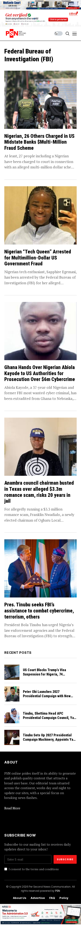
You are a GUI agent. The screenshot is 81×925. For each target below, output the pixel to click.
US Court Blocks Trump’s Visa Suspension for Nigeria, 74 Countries (44, 674)
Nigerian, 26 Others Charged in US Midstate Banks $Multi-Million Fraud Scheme (39, 142)
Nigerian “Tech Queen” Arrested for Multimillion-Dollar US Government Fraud (37, 258)
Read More (12, 808)
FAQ (52, 898)
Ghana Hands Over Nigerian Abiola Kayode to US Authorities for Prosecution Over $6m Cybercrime (39, 373)
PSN (57, 890)
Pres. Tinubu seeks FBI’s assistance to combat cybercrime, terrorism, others (39, 611)
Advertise (38, 898)
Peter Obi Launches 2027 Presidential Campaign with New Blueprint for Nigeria (47, 696)
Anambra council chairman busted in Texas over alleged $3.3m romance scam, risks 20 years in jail (39, 492)
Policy (63, 898)
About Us (19, 898)
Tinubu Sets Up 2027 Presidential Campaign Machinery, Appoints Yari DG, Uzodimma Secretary (49, 739)
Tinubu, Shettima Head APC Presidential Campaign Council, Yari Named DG (49, 717)
